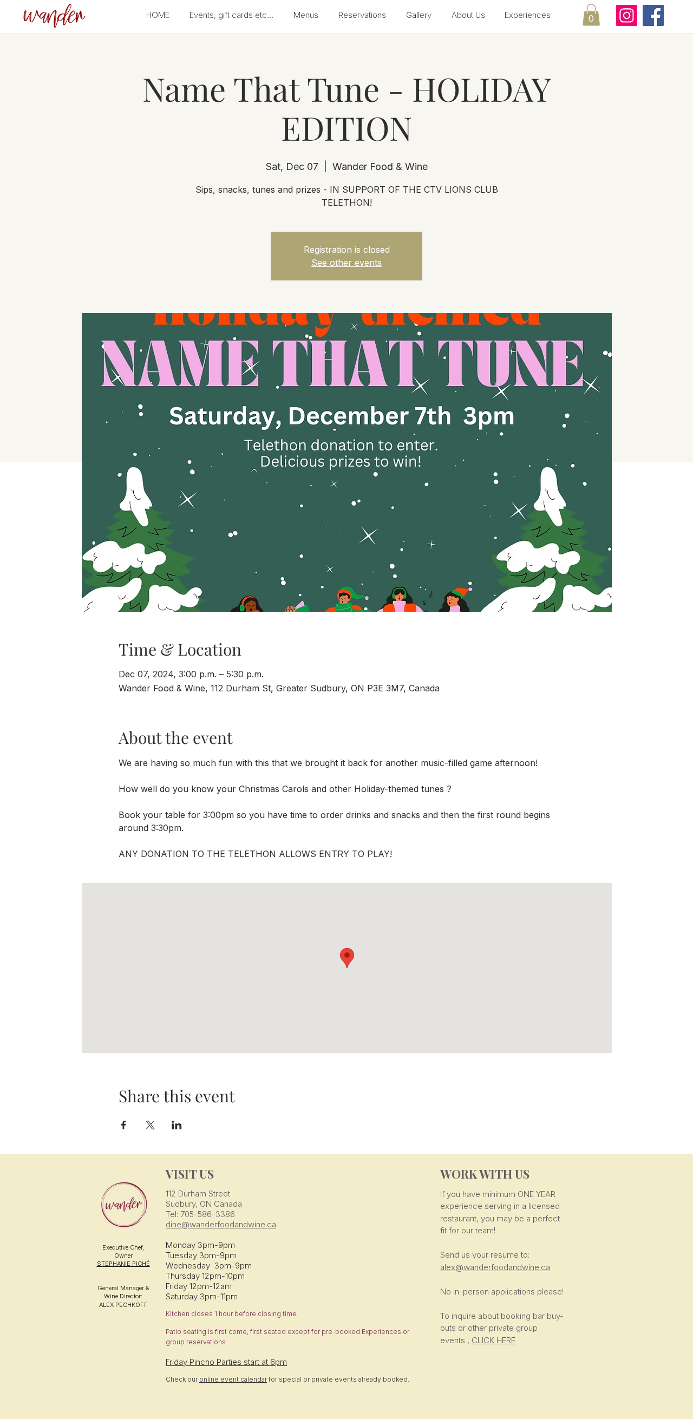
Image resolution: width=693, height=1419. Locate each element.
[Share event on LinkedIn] (177, 1125)
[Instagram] (626, 15)
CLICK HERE (493, 1340)
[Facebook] (653, 15)
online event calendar (233, 1379)
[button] (52, 16)
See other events (346, 262)
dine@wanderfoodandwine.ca (221, 1224)
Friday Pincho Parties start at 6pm (226, 1362)
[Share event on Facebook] (124, 1125)
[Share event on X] (150, 1125)
